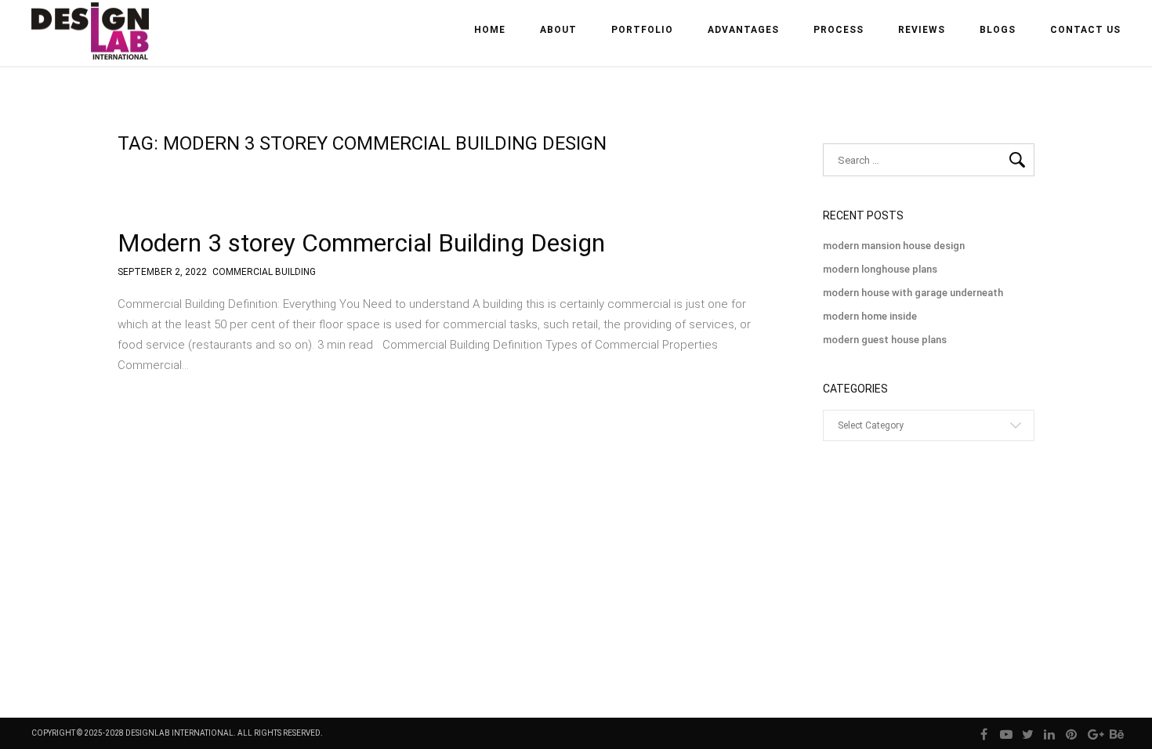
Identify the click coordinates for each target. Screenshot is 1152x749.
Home (489, 29)
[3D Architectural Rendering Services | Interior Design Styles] (91, 44)
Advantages (743, 29)
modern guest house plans (885, 340)
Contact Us (1085, 29)
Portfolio (642, 29)
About (558, 29)
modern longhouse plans (880, 269)
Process (838, 29)
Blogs (998, 29)
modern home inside (870, 316)
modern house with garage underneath (913, 293)
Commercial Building (264, 272)
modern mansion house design (894, 245)
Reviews (921, 29)
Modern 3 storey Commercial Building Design (361, 243)
